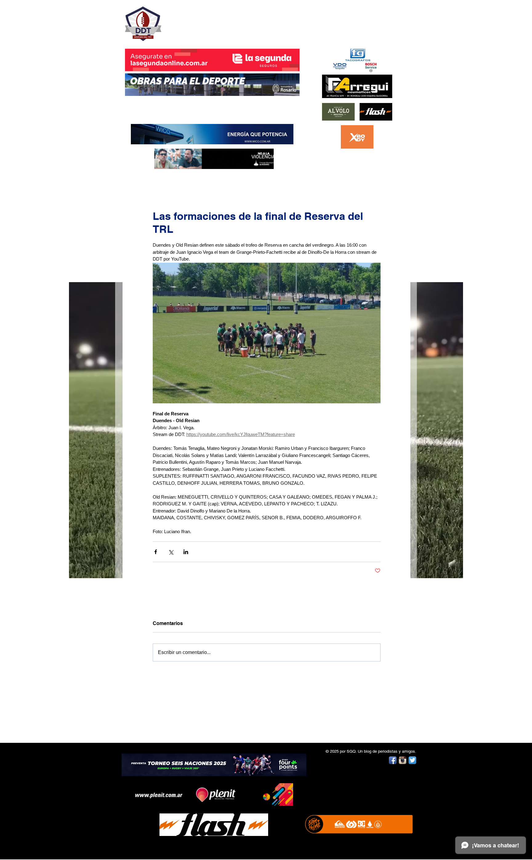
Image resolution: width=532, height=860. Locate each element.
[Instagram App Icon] (402, 760)
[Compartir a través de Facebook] (156, 552)
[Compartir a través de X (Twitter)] (171, 552)
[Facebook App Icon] (393, 760)
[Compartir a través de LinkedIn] (186, 552)
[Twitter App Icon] (412, 760)
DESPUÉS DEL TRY (208, 20)
